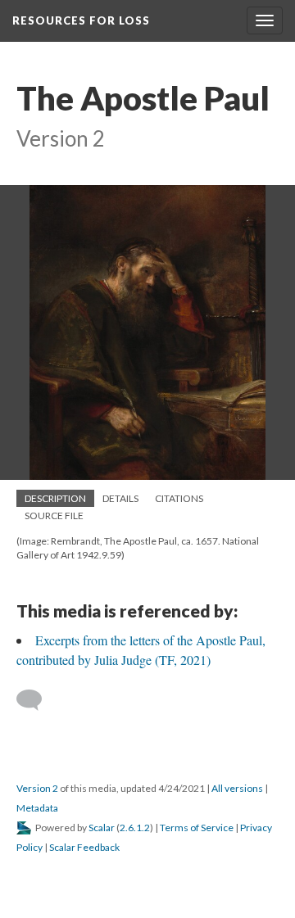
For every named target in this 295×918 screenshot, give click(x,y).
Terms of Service (197, 827)
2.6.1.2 (135, 827)
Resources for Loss (81, 20)
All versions (237, 788)
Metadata (37, 808)
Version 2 (37, 788)
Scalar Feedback (84, 847)
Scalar (101, 827)
